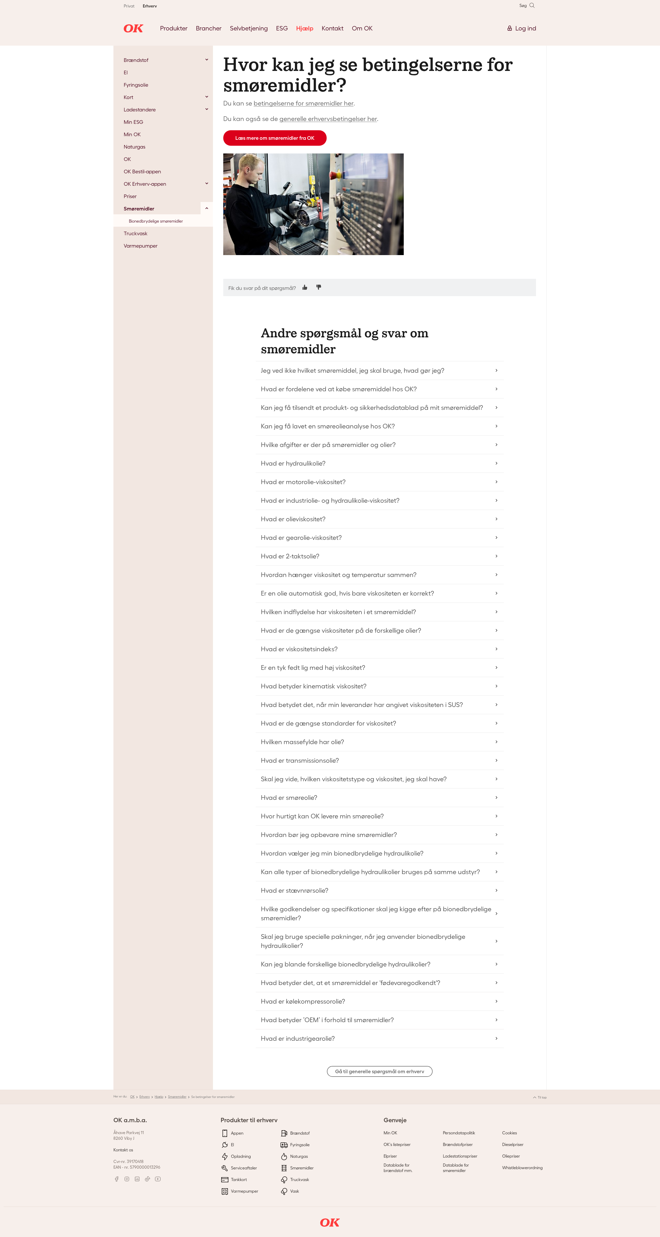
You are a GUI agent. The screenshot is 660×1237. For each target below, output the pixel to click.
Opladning (240, 1156)
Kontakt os (123, 1150)
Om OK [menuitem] (362, 28)
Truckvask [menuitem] (135, 233)
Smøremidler (177, 1096)
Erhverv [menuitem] (150, 6)
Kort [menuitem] (128, 97)
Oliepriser (511, 1156)
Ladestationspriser (460, 1156)
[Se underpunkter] (207, 59)
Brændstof (299, 1132)
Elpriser (390, 1156)
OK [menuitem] (127, 159)
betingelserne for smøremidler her (303, 103)
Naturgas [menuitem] (134, 147)
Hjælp (159, 1096)
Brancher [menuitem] (209, 28)
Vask (294, 1191)
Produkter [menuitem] (174, 28)
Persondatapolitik (459, 1132)
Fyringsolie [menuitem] (136, 85)
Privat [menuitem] (129, 6)
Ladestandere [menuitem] (140, 109)
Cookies (509, 1132)
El (232, 1144)
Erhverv (144, 1096)
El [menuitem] (126, 72)
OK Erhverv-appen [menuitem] (145, 184)
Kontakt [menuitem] (333, 28)
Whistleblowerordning (522, 1167)
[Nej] (318, 287)
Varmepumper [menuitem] (141, 246)
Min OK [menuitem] (132, 134)
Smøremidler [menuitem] (139, 208)
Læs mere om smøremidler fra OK (275, 138)
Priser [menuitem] (130, 196)
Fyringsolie (299, 1144)
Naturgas (298, 1156)
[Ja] (305, 287)
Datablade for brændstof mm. (398, 1168)
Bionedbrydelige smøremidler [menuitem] (156, 221)
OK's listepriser (397, 1144)
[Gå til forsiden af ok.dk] (133, 28)
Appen (236, 1132)
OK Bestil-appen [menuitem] (142, 171)
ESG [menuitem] (282, 28)
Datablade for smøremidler (456, 1168)
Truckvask (299, 1179)
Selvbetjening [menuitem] (249, 28)
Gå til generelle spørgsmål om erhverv (379, 1071)
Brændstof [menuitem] (136, 60)
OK (132, 1096)
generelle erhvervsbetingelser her (328, 118)
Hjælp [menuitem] (305, 28)
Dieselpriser (513, 1144)
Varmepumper (244, 1191)
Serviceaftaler (243, 1167)
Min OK (390, 1132)
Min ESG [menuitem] (133, 122)
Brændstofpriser (458, 1144)
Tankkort (238, 1179)
